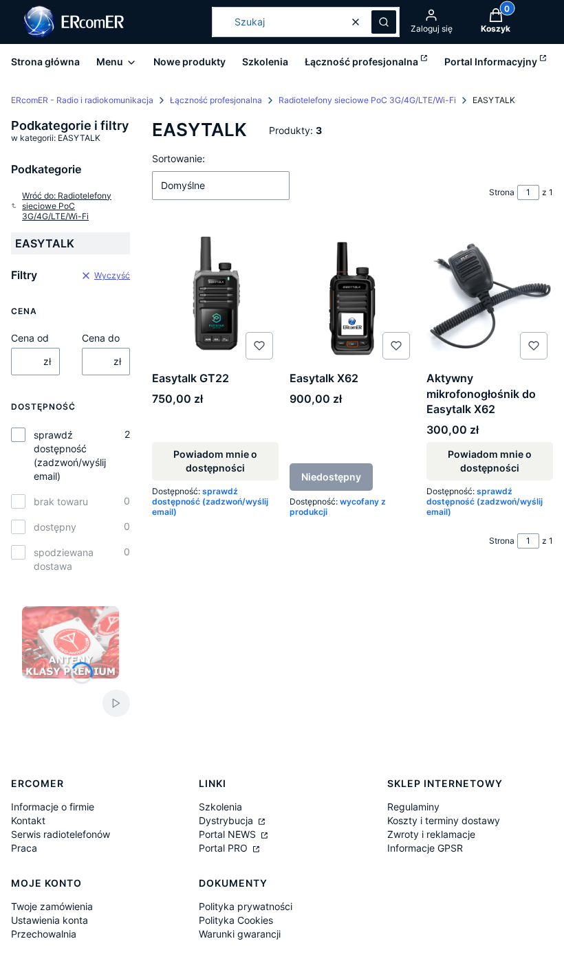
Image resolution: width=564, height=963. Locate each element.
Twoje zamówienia (52, 906)
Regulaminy (413, 806)
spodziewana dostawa (64, 559)
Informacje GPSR (425, 848)
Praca (24, 848)
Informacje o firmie (52, 806)
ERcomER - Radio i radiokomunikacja (82, 100)
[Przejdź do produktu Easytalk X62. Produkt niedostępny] (353, 296)
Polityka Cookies (236, 920)
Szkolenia (220, 806)
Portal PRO (224, 848)
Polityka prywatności (245, 906)
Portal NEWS (229, 834)
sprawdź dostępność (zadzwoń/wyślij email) (70, 455)
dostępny (55, 527)
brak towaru (61, 501)
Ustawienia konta (49, 920)
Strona (501, 192)
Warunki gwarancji (240, 934)
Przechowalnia (43, 934)
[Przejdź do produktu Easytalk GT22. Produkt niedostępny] (215, 296)
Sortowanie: (178, 158)
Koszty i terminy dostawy (443, 820)
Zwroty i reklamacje (431, 834)
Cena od (30, 338)
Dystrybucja (227, 820)
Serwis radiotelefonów (60, 834)
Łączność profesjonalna (216, 100)
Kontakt (28, 820)
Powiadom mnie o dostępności (215, 461)
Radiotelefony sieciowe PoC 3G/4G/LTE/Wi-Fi (367, 100)
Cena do (101, 338)
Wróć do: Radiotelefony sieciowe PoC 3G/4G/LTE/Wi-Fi (66, 205)
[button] (383, 22)
